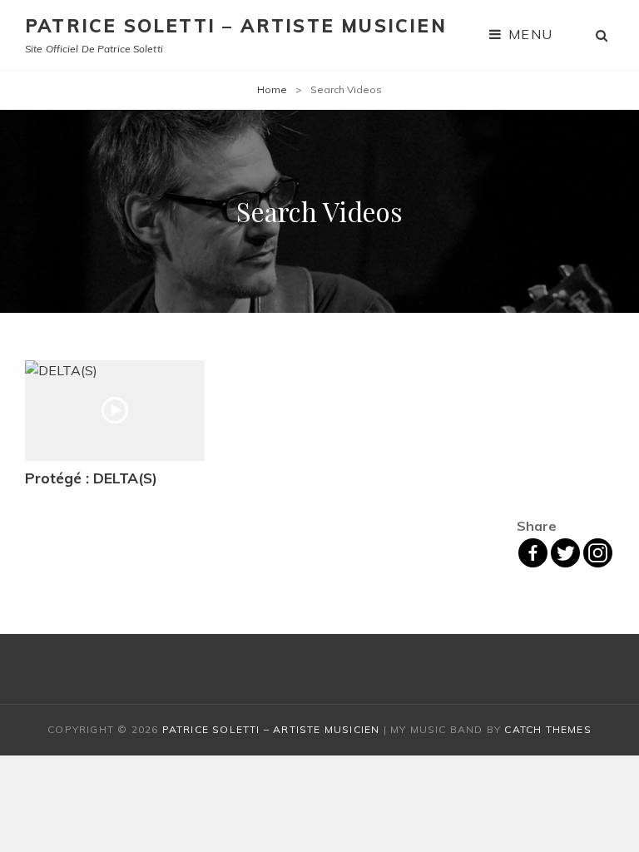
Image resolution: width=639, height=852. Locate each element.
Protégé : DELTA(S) (91, 477)
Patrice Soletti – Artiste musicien (236, 25)
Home (272, 89)
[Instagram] (597, 552)
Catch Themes (547, 729)
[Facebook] (532, 552)
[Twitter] (565, 552)
